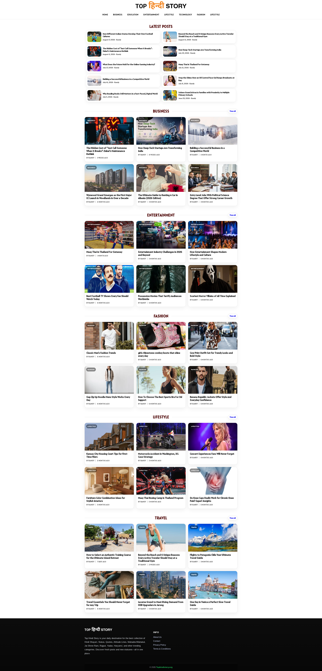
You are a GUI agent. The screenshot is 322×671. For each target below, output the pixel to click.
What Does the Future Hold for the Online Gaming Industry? (129, 64)
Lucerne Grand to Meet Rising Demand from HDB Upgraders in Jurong (160, 603)
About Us (157, 637)
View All (233, 111)
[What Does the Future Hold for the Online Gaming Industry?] (94, 66)
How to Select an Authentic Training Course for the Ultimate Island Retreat (108, 556)
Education (132, 14)
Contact (156, 641)
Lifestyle (169, 14)
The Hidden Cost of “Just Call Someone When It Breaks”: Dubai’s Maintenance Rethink (127, 49)
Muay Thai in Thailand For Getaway (193, 64)
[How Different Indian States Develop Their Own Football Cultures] (94, 37)
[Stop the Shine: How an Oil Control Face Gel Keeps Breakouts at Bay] (170, 81)
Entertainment (151, 14)
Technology (185, 14)
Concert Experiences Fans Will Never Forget (212, 453)
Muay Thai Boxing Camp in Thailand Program (160, 497)
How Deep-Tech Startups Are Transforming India (199, 50)
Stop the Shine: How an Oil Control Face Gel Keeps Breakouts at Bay (206, 79)
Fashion (201, 14)
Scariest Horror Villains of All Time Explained (213, 296)
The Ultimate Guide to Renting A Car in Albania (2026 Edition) (158, 197)
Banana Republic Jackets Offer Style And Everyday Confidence (210, 398)
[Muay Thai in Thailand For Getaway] (170, 66)
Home (105, 14)
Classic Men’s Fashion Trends (101, 352)
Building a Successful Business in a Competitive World (126, 79)
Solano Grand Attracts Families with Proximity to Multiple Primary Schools (203, 93)
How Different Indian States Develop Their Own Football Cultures (128, 35)
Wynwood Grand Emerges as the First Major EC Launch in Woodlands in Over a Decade (109, 197)
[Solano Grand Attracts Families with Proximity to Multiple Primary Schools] (170, 95)
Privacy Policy (159, 645)
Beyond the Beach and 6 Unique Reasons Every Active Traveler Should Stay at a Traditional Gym (206, 35)
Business (117, 14)
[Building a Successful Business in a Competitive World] (94, 81)
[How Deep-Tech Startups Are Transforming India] (170, 51)
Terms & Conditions (162, 649)
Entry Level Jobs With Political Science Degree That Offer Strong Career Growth (211, 197)
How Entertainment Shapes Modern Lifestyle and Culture (208, 253)
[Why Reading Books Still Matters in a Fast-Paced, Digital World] (94, 95)
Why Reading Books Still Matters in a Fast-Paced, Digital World (130, 93)
